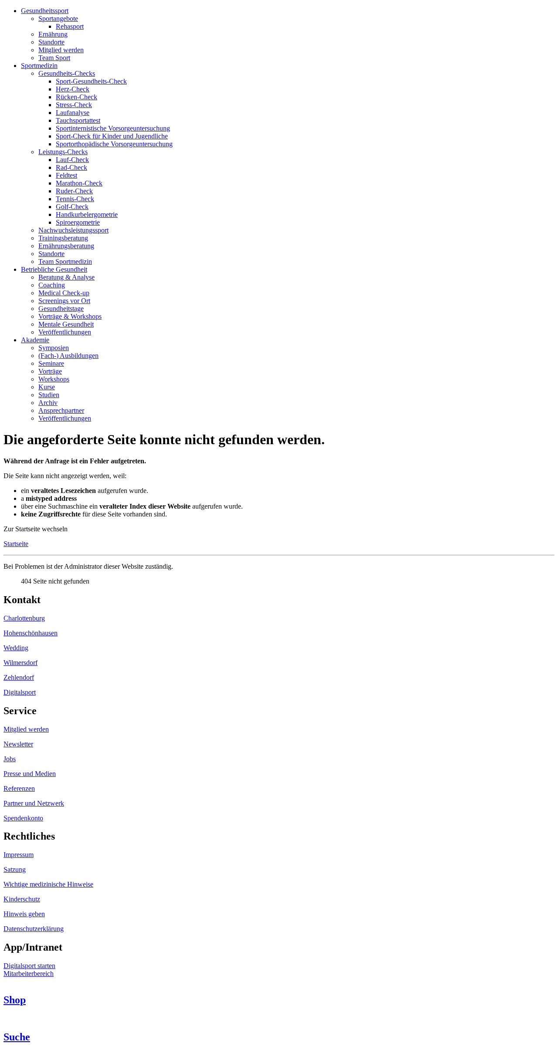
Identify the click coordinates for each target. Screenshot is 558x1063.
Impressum (18, 854)
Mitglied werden (26, 729)
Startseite (15, 543)
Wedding (15, 647)
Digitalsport (19, 692)
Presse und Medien (29, 773)
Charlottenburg (24, 618)
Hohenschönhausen (30, 633)
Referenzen (19, 788)
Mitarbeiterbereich (28, 973)
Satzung (14, 869)
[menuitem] (44, 10)
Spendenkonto (23, 818)
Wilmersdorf (20, 662)
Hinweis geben (24, 914)
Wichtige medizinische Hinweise (48, 884)
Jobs (9, 759)
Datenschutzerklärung (33, 928)
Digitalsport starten (29, 965)
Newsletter (18, 744)
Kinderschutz (21, 899)
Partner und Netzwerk (33, 803)
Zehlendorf (18, 677)
